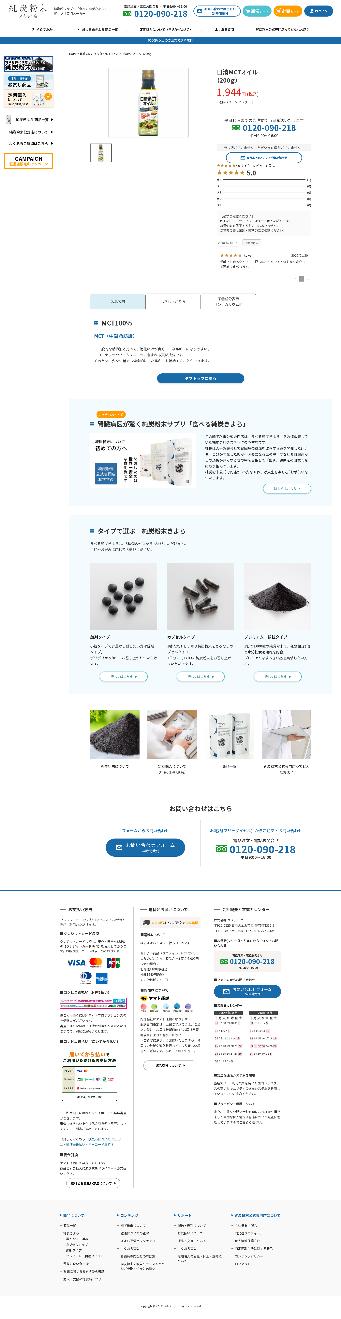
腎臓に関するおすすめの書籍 (83, 1271)
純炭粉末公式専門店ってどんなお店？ (282, 29)
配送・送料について (192, 1225)
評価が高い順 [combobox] (225, 242)
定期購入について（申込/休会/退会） (166, 29)
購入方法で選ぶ (77, 1238)
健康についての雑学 (135, 1233)
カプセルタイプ (181, 637)
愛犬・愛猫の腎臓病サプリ (82, 1279)
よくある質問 (224, 29)
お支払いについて (190, 1233)
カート (260, 11)
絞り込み (253, 242)
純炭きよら (71, 1233)
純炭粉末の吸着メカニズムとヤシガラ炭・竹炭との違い (143, 1266)
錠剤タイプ (100, 637)
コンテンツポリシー (249, 1256)
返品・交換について (192, 1240)
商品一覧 (69, 1225)
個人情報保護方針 (247, 1240)
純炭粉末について (133, 1225)
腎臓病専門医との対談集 (138, 1256)
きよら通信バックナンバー (139, 1240)
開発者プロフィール (249, 1233)
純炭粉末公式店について (28, 131)
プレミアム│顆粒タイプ (265, 637)
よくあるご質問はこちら (28, 143)
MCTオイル (112, 54)
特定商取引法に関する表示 (254, 1248)
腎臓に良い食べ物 (91, 54)
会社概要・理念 (246, 1225)
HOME (73, 54)
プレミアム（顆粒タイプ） (85, 1256)
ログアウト (243, 1263)
